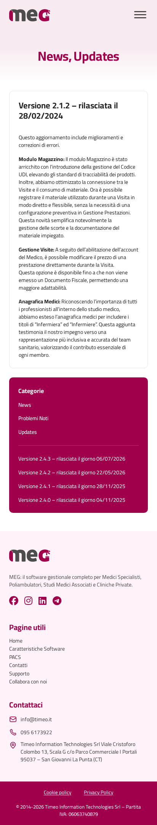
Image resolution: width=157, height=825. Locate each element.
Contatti (18, 665)
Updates (96, 56)
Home (15, 641)
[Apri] (140, 15)
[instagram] (28, 600)
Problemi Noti (33, 418)
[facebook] (13, 600)
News (53, 56)
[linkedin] (42, 600)
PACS (15, 657)
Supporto (19, 674)
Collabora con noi (28, 682)
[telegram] (57, 600)
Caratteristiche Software (37, 649)
